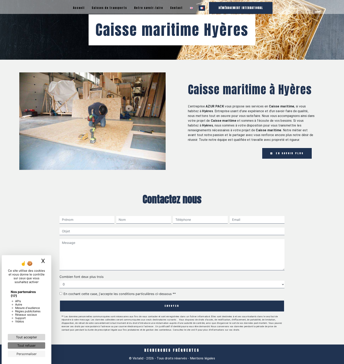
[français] (202, 8)
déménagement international (241, 8)
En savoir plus (289, 153)
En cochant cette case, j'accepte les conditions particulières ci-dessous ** (120, 294)
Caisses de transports (109, 8)
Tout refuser (26, 345)
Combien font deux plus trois (82, 277)
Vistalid (138, 358)
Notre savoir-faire (148, 8)
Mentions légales (202, 358)
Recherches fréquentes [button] (172, 350)
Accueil (79, 8)
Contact (176, 8)
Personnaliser (27, 354)
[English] (191, 8)
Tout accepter (26, 337)
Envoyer (172, 306)
